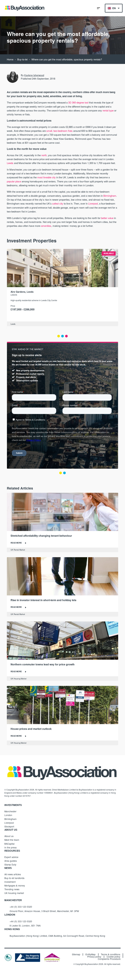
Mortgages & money (14, 885)
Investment (10, 881)
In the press (10, 847)
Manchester (10, 811)
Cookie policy (113, 957)
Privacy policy (94, 957)
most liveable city (46, 177)
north (44, 155)
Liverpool (93, 203)
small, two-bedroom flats (59, 130)
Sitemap (76, 954)
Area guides (10, 860)
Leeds (10, 163)
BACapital (9, 843)
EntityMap (90, 954)
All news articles (12, 874)
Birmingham (109, 195)
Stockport (9, 826)
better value (107, 218)
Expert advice (11, 857)
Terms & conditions (110, 954)
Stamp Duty (10, 864)
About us (9, 836)
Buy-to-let (22, 59)
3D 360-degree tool (78, 102)
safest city (57, 203)
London (8, 815)
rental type (108, 110)
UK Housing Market (18, 678)
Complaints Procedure (109, 959)
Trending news (11, 889)
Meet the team (11, 839)
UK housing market (14, 893)
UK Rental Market (18, 549)
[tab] (58, 336)
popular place (14, 181)
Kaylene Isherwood (34, 75)
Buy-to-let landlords (14, 878)
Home (10, 59)
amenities (46, 225)
